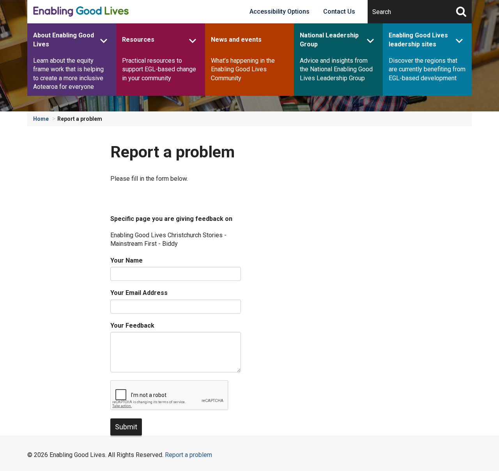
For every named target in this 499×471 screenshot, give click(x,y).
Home (41, 119)
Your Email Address (139, 292)
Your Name (126, 260)
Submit (126, 427)
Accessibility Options (280, 11)
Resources (138, 39)
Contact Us (339, 11)
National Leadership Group (329, 40)
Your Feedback (132, 325)
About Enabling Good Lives (63, 40)
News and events (236, 39)
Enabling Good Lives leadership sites (418, 40)
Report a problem (79, 119)
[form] (175, 325)
